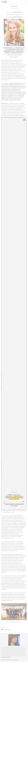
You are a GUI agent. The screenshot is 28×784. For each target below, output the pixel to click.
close (24, 120)
